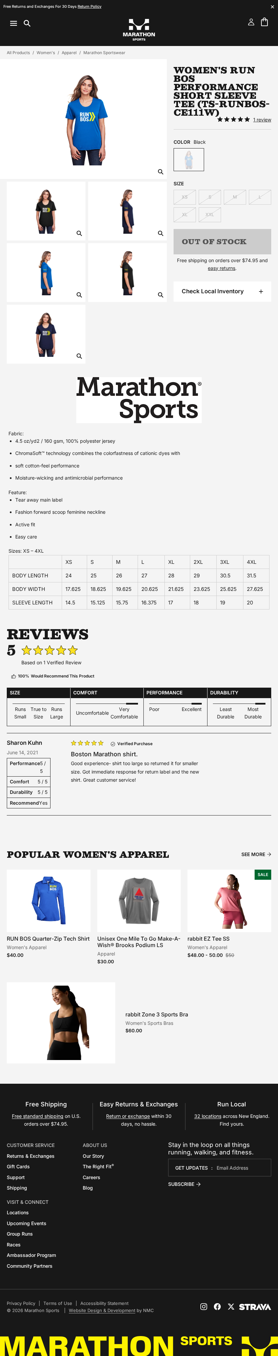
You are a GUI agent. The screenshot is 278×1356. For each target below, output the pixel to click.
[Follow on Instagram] (203, 1306)
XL (184, 214)
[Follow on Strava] (255, 1307)
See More (253, 854)
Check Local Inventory (213, 291)
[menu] (20, 23)
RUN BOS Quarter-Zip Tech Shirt (48, 938)
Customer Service (31, 1145)
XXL (209, 214)
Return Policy (89, 6)
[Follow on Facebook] (217, 1306)
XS (184, 197)
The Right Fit (98, 1166)
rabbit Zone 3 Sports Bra (156, 1014)
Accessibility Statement (104, 1303)
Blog (88, 1188)
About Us (95, 1145)
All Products (18, 52)
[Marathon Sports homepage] (139, 30)
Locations (18, 1212)
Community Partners (30, 1266)
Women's (46, 52)
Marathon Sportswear (104, 52)
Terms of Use (57, 1303)
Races (14, 1244)
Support (16, 1177)
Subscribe (181, 1184)
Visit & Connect (27, 1202)
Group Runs (20, 1234)
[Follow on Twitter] (230, 1306)
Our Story (93, 1156)
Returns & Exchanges (31, 1156)
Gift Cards (18, 1166)
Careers (91, 1177)
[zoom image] (160, 172)
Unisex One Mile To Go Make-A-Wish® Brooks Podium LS (138, 941)
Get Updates (191, 1168)
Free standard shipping (37, 1116)
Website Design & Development (102, 1310)
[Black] (189, 159)
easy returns (221, 268)
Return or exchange (128, 1116)
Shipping (17, 1188)
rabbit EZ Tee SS (208, 938)
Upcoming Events (26, 1223)
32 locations (207, 1116)
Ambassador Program (31, 1255)
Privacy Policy (21, 1303)
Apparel (69, 52)
